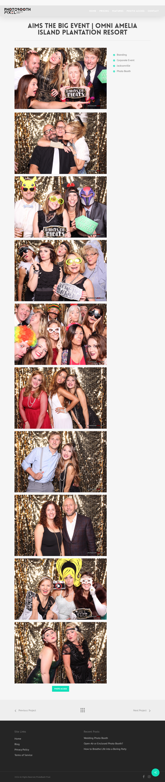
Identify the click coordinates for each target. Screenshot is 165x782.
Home (18, 738)
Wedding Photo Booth (96, 738)
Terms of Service (23, 755)
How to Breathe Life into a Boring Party (105, 748)
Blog (17, 744)
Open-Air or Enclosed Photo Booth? (103, 743)
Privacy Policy (22, 749)
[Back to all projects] (82, 709)
